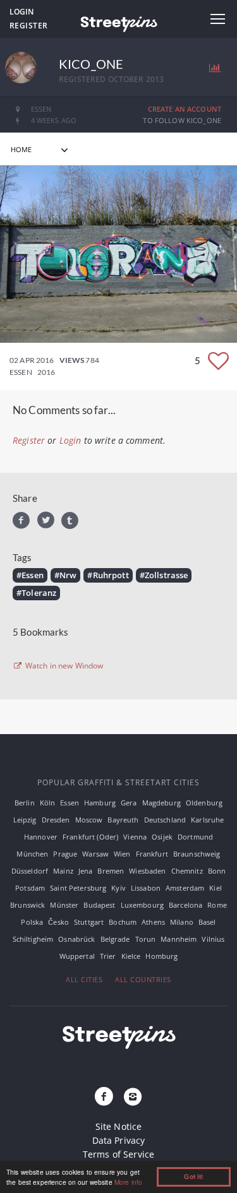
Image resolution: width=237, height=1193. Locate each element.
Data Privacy (118, 1140)
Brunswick (27, 905)
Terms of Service (118, 1154)
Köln (48, 802)
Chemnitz (187, 870)
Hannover (41, 836)
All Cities (84, 979)
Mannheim (179, 939)
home (21, 149)
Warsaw (95, 853)
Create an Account (184, 109)
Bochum (123, 922)
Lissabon (146, 888)
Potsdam (30, 888)
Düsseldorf (29, 870)
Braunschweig (197, 853)
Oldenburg (204, 802)
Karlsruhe (207, 819)
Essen (69, 802)
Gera (129, 802)
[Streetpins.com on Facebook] (103, 1097)
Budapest (99, 905)
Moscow (89, 819)
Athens (153, 922)
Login (21, 11)
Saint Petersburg (78, 888)
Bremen (110, 870)
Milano (181, 922)
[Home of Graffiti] (118, 22)
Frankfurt (152, 853)
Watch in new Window (63, 666)
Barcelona (185, 905)
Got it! (193, 1176)
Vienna (135, 836)
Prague (65, 853)
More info (128, 1182)
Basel (207, 922)
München (32, 853)
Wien (122, 853)
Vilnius (213, 939)
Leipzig (25, 819)
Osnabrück (76, 939)
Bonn (217, 870)
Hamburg (100, 802)
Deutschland (165, 819)
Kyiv (118, 888)
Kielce (131, 956)
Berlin (25, 802)
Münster (64, 905)
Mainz (63, 870)
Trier (108, 956)
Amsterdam (185, 888)
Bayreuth (122, 819)
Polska (32, 922)
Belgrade (115, 939)
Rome (217, 905)
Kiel (215, 888)
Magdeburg (161, 802)
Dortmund (195, 836)
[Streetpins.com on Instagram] (133, 1097)
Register (28, 25)
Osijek (162, 836)
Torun (145, 939)
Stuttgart (89, 922)
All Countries (143, 979)
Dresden (56, 819)
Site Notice (118, 1126)
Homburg (161, 956)
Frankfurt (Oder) (90, 836)
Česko (58, 922)
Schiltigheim (33, 939)
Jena (85, 870)
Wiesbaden (147, 870)
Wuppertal (77, 956)
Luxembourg (142, 905)
